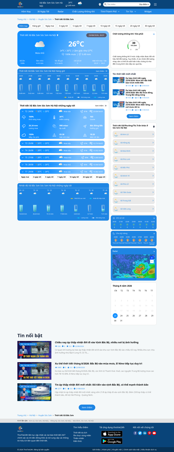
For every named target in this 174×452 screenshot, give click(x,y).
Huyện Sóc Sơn (45, 19)
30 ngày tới (150, 26)
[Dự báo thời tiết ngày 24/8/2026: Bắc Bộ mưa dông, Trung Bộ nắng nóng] (118, 92)
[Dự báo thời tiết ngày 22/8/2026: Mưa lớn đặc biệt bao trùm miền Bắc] (118, 80)
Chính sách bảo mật (131, 449)
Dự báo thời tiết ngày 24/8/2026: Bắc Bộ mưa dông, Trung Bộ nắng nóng (139, 92)
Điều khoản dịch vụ (149, 449)
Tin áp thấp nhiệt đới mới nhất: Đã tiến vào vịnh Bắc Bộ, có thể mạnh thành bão (101, 384)
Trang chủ (21, 19)
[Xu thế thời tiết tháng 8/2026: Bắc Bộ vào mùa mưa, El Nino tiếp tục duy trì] (34, 370)
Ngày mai (50, 26)
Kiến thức (77, 441)
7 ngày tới (91, 26)
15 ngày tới (120, 26)
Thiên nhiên (78, 438)
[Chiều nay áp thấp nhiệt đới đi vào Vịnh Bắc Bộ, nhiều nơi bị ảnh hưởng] (34, 349)
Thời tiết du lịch (80, 432)
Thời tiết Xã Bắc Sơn (64, 19)
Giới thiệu (96, 449)
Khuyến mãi (117, 449)
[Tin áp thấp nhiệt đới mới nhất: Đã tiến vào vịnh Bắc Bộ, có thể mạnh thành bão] (34, 392)
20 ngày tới (135, 26)
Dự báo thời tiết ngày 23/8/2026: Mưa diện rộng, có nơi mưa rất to (139, 104)
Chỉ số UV (120, 218)
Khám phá (106, 449)
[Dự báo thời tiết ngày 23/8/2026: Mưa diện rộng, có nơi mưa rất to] (118, 104)
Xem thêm (133, 116)
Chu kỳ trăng (121, 233)
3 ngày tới (63, 26)
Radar (115, 251)
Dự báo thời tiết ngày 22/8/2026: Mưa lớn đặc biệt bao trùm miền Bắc (139, 80)
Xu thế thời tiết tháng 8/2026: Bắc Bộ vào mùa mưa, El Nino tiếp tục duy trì (98, 363)
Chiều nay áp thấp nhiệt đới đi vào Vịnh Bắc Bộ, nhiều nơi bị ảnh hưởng (96, 342)
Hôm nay (23, 26)
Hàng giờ (36, 26)
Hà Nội (32, 19)
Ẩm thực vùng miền (82, 435)
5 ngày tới (77, 26)
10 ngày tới (105, 26)
